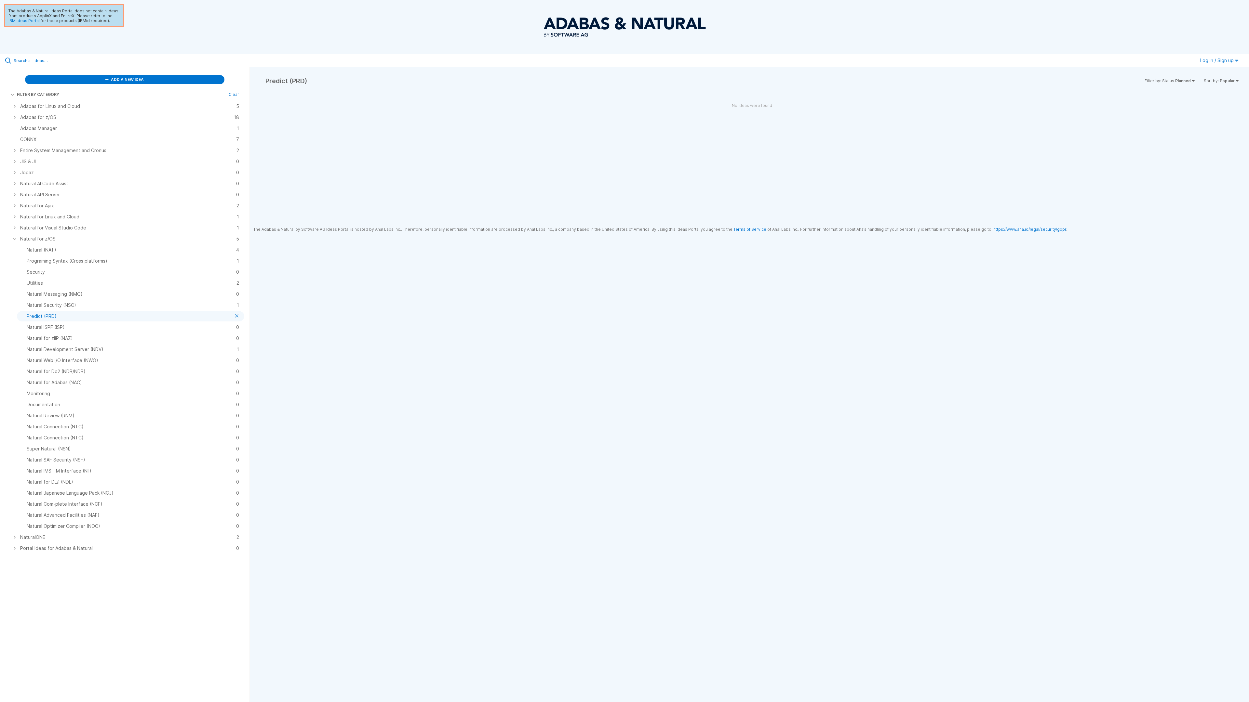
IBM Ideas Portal (24, 20)
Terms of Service (749, 229)
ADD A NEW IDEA (127, 79)
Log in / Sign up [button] (1217, 60)
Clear (234, 94)
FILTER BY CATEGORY (38, 94)
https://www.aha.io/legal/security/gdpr (1029, 229)
